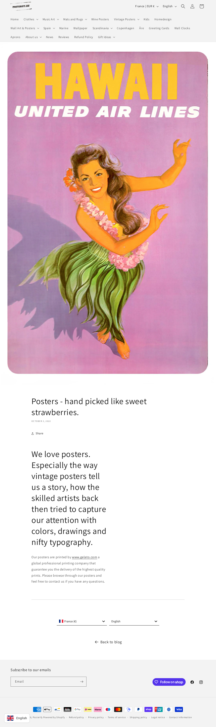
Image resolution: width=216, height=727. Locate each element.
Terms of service (117, 717)
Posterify (38, 717)
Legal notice (158, 717)
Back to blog (111, 641)
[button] (30, 19)
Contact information (180, 717)
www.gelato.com (84, 557)
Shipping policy (138, 717)
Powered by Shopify (54, 717)
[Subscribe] (81, 682)
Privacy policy (96, 717)
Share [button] (39, 433)
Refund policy (76, 717)
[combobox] (82, 621)
